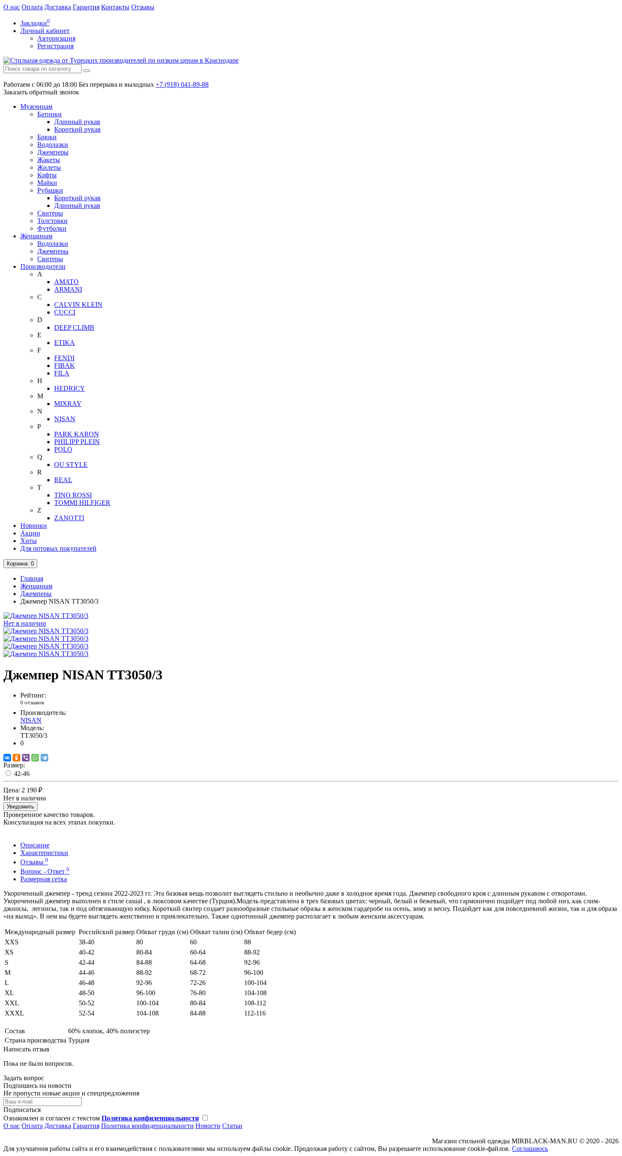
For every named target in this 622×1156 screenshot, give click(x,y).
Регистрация (55, 46)
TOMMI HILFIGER (82, 502)
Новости (207, 1125)
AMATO (66, 281)
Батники (49, 114)
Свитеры (50, 213)
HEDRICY (69, 388)
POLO (63, 449)
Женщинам (36, 236)
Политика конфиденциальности (147, 1125)
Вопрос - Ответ (44, 871)
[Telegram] (44, 757)
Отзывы (142, 7)
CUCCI (64, 312)
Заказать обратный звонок (41, 92)
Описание (35, 845)
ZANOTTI (69, 517)
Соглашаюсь (530, 1148)
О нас (11, 7)
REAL (63, 479)
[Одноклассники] (16, 757)
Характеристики (44, 852)
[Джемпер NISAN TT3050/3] (45, 631)
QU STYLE (71, 464)
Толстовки (52, 220)
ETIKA (64, 342)
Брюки (47, 137)
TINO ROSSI (73, 495)
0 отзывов (32, 702)
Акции (30, 533)
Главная (31, 578)
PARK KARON (76, 434)
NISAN (64, 418)
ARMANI (68, 289)
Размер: (14, 765)
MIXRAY (68, 403)
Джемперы (53, 152)
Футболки (51, 228)
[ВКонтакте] (7, 757)
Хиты (28, 540)
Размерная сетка (43, 879)
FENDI (64, 357)
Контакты (115, 7)
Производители (43, 266)
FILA (61, 373)
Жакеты (48, 159)
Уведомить (20, 806)
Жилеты (49, 167)
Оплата (32, 7)
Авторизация (56, 38)
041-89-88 (182, 84)
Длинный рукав (77, 121)
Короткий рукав (77, 129)
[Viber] (26, 757)
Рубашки (50, 190)
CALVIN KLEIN (78, 304)
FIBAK (64, 365)
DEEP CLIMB (74, 327)
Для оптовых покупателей (58, 548)
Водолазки (52, 144)
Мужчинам (36, 106)
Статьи (232, 1125)
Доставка (57, 7)
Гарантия (86, 7)
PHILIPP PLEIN (77, 441)
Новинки (33, 525)
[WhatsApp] (35, 757)
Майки (47, 182)
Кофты (47, 175)
